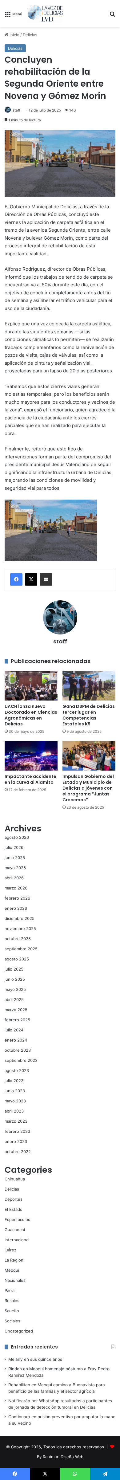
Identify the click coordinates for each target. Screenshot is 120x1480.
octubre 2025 (18, 938)
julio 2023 (14, 1080)
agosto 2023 (17, 1070)
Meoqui (12, 1270)
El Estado (13, 1209)
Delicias (30, 34)
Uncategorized (19, 1331)
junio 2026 (15, 857)
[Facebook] (16, 579)
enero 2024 (16, 1040)
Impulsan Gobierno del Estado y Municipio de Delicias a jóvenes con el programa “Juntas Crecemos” (88, 788)
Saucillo (12, 1310)
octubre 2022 (18, 1151)
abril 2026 (14, 877)
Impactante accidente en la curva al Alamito (30, 779)
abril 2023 (14, 1111)
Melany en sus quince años (35, 1359)
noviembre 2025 (20, 928)
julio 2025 (14, 969)
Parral (10, 1290)
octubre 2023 (18, 1050)
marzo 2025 (16, 1009)
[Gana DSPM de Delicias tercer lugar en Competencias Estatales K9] (88, 686)
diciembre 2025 (19, 918)
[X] (31, 579)
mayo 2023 (15, 1100)
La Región (14, 1260)
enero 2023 (16, 1141)
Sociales (12, 1320)
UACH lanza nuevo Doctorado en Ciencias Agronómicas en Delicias (31, 715)
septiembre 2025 (21, 948)
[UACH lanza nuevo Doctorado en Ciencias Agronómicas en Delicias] (31, 686)
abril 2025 (14, 999)
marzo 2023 (16, 1121)
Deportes (13, 1199)
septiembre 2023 (21, 1060)
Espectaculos (17, 1219)
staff (16, 110)
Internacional (17, 1239)
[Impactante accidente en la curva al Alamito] (31, 756)
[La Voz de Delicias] (45, 13)
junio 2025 (15, 979)
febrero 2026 (17, 898)
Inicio (13, 34)
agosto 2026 (17, 837)
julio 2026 (14, 847)
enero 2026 (16, 908)
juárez (10, 1249)
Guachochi (15, 1229)
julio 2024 (14, 1029)
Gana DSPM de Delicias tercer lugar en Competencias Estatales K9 (88, 715)
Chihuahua (15, 1178)
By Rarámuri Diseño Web (60, 1456)
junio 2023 (15, 1090)
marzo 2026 (16, 887)
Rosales (12, 1300)
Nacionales (15, 1280)
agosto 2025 (17, 958)
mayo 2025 (15, 989)
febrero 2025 (17, 1019)
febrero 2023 (17, 1131)
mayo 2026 (15, 867)
